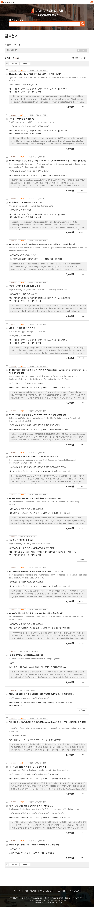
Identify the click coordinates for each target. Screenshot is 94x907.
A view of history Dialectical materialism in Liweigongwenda (34, 659)
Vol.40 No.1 (35, 176)
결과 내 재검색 (17, 20)
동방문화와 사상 (15, 667)
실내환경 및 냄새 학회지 (17, 259)
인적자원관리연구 (15, 740)
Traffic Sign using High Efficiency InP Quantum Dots (31, 122)
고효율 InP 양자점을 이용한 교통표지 (23, 119)
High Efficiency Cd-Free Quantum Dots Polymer (29, 544)
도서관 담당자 (75, 891)
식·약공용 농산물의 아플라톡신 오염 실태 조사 (27, 767)
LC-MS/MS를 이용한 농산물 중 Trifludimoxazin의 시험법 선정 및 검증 (37, 415)
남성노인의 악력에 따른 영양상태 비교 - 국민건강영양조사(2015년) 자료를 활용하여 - (42, 694)
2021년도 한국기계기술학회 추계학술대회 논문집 (53, 552)
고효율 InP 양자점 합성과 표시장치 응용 (24, 286)
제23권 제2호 (33, 259)
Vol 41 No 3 (26, 853)
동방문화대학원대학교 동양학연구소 (53, 667)
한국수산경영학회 (47, 853)
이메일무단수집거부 (47, 891)
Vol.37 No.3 (35, 513)
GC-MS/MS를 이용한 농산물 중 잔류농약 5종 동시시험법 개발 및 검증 (36, 571)
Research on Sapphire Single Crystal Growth (28, 332)
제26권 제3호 (51, 214)
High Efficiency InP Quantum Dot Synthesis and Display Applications (38, 290)
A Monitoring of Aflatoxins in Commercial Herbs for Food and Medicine (39, 770)
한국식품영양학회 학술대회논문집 (21, 703)
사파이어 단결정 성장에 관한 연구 (22, 328)
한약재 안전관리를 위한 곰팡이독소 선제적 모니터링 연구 (31, 806)
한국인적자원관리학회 (53, 740)
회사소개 (17, 891)
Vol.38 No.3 (35, 430)
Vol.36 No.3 (35, 586)
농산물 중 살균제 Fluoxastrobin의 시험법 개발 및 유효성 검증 (33, 456)
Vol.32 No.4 (35, 779)
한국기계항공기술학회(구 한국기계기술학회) (25, 92)
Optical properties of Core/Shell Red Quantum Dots (31, 206)
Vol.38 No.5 (35, 388)
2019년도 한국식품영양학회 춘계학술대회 (51, 703)
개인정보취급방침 (30, 891)
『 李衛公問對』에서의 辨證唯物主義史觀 (26, 655)
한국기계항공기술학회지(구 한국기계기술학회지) (27, 89)
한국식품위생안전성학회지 (19, 176)
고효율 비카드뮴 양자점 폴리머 (21, 540)
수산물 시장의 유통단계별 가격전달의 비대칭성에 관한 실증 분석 (34, 845)
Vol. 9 (25, 667)
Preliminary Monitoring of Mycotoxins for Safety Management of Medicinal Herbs (44, 809)
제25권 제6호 (51, 298)
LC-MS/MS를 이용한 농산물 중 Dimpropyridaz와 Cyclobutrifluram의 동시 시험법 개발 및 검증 (48, 161)
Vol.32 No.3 (35, 818)
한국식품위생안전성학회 (58, 176)
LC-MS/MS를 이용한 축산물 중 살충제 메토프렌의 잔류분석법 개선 (35, 498)
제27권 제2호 (51, 131)
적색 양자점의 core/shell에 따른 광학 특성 (26, 202)
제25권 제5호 (29, 740)
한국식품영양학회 (15, 706)
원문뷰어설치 (62, 891)
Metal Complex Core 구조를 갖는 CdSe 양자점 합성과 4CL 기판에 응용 (38, 74)
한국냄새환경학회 (56, 259)
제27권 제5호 (51, 89)
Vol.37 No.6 (35, 471)
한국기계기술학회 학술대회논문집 (21, 552)
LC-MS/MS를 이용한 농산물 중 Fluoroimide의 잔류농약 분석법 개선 (36, 613)
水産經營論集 (14, 853)
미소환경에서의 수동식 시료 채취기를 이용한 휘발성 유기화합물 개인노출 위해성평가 (42, 244)
